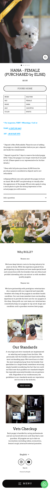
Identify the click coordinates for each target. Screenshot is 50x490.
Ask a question (9, 198)
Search (25, 468)
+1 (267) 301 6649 (15, 128)
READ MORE (25, 385)
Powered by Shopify (25, 471)
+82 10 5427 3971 (14, 134)
